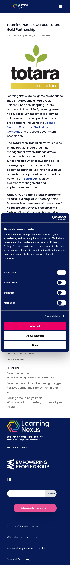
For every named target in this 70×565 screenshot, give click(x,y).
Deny (35, 345)
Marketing (16, 35)
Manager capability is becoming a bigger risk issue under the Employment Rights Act (34, 387)
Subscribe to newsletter (33, 508)
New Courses (15, 359)
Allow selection (35, 335)
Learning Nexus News (20, 353)
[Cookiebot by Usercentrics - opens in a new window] (52, 218)
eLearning (46, 35)
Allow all (35, 326)
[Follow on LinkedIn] (9, 479)
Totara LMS (30, 178)
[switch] (61, 282)
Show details (52, 316)
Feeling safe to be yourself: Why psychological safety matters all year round (35, 402)
